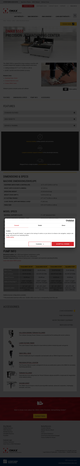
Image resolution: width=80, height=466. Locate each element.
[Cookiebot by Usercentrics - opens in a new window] (67, 221)
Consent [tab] (16, 225)
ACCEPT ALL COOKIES (62, 244)
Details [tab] (40, 225)
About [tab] (63, 225)
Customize (39, 244)
